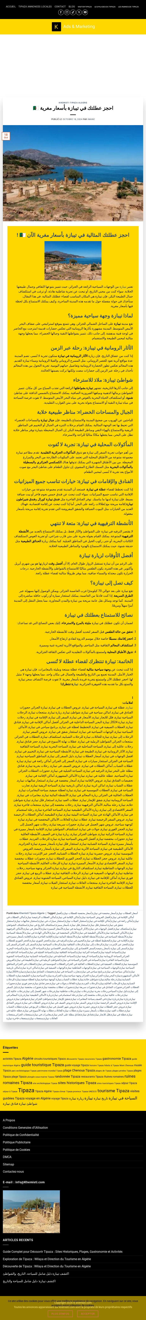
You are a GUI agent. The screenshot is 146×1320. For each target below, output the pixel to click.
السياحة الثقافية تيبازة (64, 952)
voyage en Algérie (38, 1098)
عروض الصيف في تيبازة (61, 1002)
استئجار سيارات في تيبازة (51, 921)
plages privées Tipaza (122, 1071)
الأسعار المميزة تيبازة (52, 928)
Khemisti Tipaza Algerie (73, 103)
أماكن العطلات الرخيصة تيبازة (41, 917)
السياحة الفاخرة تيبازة (111, 960)
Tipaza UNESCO (89, 1091)
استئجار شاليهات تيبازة (26, 921)
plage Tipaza (19, 1076)
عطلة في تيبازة (118, 1014)
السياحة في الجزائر (90, 960)
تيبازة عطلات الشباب (72, 979)
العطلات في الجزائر (26, 964)
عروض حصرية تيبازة (87, 1006)
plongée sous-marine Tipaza (40, 1077)
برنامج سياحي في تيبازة (92, 971)
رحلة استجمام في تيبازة (64, 995)
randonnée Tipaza (67, 1076)
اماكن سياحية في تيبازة (117, 971)
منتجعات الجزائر (24, 1014)
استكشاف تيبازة (122, 928)
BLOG (72, 6)
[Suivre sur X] (79, 12)
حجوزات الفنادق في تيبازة (109, 987)
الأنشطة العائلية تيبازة (87, 936)
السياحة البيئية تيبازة (109, 952)
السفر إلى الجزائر (27, 944)
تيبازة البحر (115, 975)
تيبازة (123, 286)
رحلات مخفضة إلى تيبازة (89, 995)
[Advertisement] (73, 63)
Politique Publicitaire (16, 1142)
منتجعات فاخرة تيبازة (17, 1018)
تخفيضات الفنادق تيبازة (42, 971)
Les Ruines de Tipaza (128, 7)
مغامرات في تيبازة (42, 1014)
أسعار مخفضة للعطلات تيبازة (77, 913)
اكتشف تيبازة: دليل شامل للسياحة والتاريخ (29, 1281)
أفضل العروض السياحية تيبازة (95, 917)
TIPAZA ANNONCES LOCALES (35, 6)
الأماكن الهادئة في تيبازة (37, 932)
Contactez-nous (13, 1171)
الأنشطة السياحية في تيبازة (112, 936)
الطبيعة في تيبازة (24, 960)
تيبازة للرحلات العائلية (115, 983)
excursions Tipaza (93, 1059)
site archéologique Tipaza (45, 1083)
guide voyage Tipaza (77, 1065)
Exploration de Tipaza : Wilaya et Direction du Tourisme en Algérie (47, 1259)
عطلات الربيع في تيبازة (34, 1006)
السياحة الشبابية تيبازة (35, 956)
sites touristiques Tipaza (109, 1083)
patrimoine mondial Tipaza (50, 1071)
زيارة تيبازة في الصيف (106, 999)
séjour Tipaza (129, 1083)
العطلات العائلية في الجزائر (80, 964)
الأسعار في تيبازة (32, 928)
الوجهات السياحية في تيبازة (105, 967)
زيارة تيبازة (123, 999)
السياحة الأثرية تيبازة (33, 948)
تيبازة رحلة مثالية (113, 979)
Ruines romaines (114, 1076)
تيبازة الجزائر (102, 975)
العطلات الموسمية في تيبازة (50, 964)
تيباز (75, 684)
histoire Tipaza (97, 1065)
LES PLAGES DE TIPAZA (105, 7)
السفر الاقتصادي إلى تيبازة (81, 948)
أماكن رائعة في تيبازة (122, 921)
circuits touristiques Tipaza (50, 1058)
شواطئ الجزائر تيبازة (40, 999)
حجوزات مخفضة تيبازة (30, 987)
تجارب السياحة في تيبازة (67, 971)
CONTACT (60, 6)
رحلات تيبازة (81, 991)
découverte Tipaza (75, 1059)
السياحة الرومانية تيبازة (110, 956)
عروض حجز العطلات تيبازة (111, 1006)
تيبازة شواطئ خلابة (94, 979)
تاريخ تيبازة (101, 1098)
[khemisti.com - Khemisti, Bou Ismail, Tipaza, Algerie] (73, 26)
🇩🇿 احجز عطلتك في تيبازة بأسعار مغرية (73, 108)
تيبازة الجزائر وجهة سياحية (81, 975)
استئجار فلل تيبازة (98, 925)
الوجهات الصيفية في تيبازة (52, 967)
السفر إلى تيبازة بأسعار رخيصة (111, 948)
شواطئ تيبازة (21, 999)
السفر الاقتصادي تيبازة (56, 948)
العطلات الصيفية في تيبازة (107, 964)
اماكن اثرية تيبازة (29, 967)
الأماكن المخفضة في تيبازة (63, 932)
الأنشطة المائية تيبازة (64, 936)
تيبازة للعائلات (74, 983)
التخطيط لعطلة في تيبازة (97, 940)
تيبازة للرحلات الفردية (93, 983)
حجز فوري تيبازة (24, 983)
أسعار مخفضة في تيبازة (104, 913)
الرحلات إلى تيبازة (93, 944)
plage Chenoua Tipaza (79, 1070)
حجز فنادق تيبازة (41, 983)
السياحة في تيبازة (70, 960)
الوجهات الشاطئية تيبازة (78, 967)
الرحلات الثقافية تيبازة (72, 944)
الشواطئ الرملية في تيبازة (47, 960)
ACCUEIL (11, 6)
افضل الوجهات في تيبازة (100, 928)
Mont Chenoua (126, 1065)
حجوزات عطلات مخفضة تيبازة (57, 987)
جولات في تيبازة (58, 983)
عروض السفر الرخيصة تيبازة (109, 1002)
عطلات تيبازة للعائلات (66, 1010)
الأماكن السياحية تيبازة (115, 932)
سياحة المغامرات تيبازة (82, 999)
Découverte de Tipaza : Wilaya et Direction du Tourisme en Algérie (47, 1266)
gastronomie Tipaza (116, 1058)
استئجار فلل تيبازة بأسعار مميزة (72, 925)
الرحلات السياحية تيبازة (48, 944)
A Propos (9, 1120)
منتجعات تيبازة (35, 1018)
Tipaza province (73, 1091)
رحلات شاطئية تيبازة (64, 991)
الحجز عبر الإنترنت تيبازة (115, 944)
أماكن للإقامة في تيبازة (99, 921)
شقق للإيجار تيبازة (61, 999)
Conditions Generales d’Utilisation (25, 1127)
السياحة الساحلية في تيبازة (61, 956)
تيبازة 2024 (18, 971)
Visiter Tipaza (85, 7)
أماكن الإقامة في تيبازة (68, 917)
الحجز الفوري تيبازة (40, 940)
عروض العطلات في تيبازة (35, 1002)
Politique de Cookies (16, 1150)
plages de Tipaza (104, 1071)
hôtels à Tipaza (111, 1065)
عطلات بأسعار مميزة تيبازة (91, 1010)
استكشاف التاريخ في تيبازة (41, 925)
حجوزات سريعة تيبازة (84, 987)
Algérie (27, 1058)
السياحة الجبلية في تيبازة (40, 952)
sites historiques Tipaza (77, 1083)
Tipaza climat (58, 1091)
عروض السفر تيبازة (84, 1002)
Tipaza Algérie (43, 1091)
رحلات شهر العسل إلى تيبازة (38, 991)
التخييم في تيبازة (75, 940)
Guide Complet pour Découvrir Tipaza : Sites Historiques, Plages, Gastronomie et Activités (62, 1251)
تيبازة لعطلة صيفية (30, 979)
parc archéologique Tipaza (24, 1071)
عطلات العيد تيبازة (114, 1010)
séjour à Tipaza (10, 1091)
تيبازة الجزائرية (60, 975)
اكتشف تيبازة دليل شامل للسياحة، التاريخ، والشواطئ (36, 1274)
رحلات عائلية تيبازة (112, 995)
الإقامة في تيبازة (119, 940)
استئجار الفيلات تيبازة (76, 921)
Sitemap (8, 1164)
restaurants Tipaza (92, 1076)
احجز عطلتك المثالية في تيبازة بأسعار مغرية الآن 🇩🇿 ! (73, 235)
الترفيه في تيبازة (58, 940)
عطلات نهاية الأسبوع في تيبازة (38, 1010)
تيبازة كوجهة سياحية (51, 979)
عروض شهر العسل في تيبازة (61, 1006)
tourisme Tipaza (113, 1090)
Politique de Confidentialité (21, 1135)
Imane (91, 119)
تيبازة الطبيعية (29, 975)
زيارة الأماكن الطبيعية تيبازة (38, 995)
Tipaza (26, 1090)
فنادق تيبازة (87, 1014)
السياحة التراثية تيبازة (87, 952)
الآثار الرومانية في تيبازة (76, 928)
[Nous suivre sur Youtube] (85, 12)
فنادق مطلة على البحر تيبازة (66, 1014)
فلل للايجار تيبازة (101, 1014)
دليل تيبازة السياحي (118, 991)
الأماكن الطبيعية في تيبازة (91, 932)
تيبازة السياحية (44, 975)
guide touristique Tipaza (42, 1064)
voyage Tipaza (59, 1098)
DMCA (7, 1157)
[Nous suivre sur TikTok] (73, 12)
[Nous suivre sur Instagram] (67, 12)
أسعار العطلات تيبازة (127, 913)
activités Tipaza (12, 1058)
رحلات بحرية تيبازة (97, 991)
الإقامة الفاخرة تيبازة (42, 936)
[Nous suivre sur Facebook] (61, 12)
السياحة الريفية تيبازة (86, 956)
